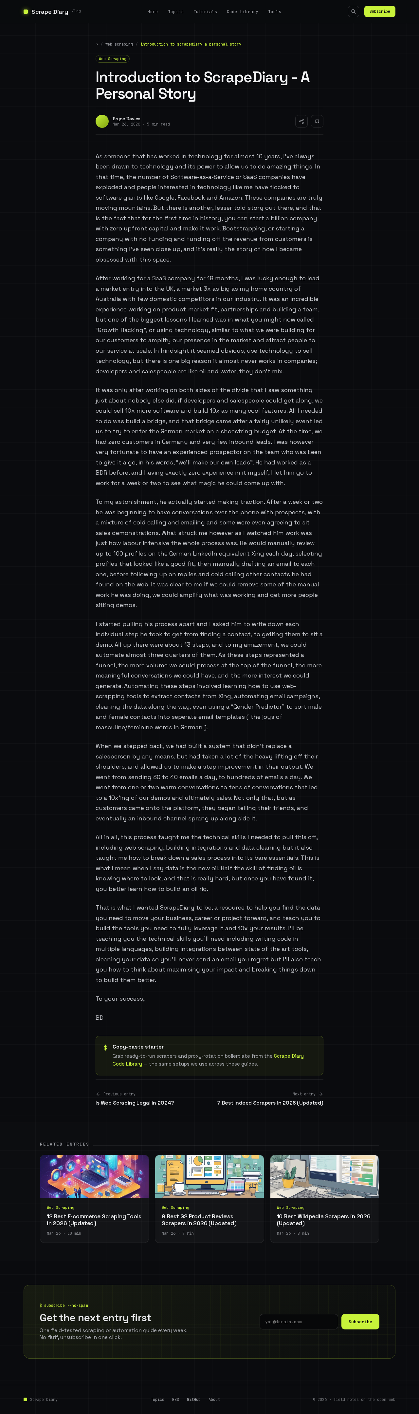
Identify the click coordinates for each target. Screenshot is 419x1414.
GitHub (194, 1399)
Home (153, 11)
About (214, 1399)
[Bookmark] (317, 121)
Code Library (242, 11)
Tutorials (205, 11)
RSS (175, 1399)
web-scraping (119, 44)
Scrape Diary (44, 1399)
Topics (176, 11)
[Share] (301, 121)
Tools (274, 11)
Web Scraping (112, 58)
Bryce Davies (126, 119)
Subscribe (380, 11)
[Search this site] (353, 11)
